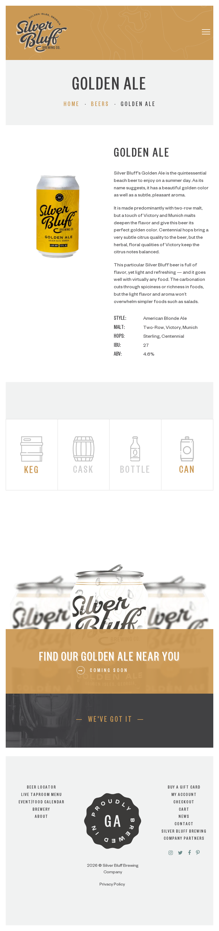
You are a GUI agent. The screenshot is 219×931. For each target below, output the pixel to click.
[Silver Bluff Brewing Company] (41, 33)
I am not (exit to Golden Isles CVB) (109, 482)
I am (109, 459)
